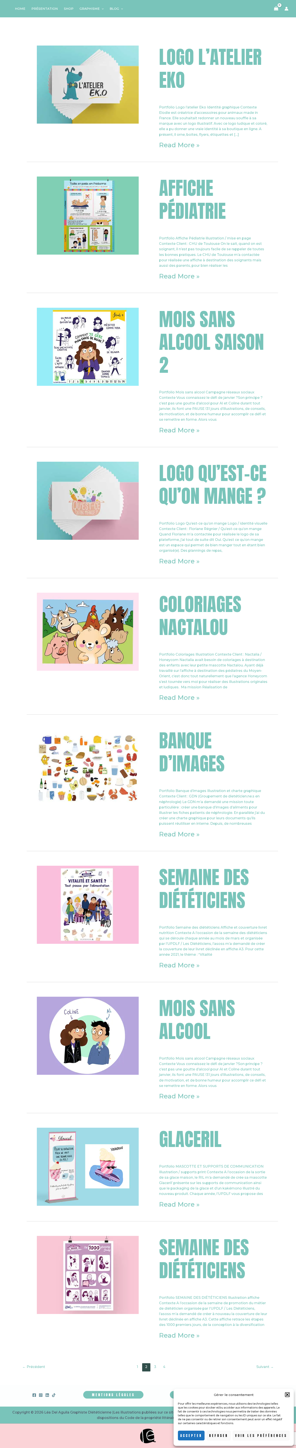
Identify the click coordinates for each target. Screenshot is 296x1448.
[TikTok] (54, 1395)
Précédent (33, 1367)
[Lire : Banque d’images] (88, 768)
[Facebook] (34, 1395)
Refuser (218, 1435)
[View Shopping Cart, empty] (276, 9)
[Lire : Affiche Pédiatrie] (88, 215)
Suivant (265, 1367)
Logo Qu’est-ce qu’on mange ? (213, 484)
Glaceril (190, 1139)
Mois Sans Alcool (197, 1019)
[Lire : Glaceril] (88, 1166)
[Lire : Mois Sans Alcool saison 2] (88, 346)
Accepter (191, 1435)
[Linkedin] (47, 1395)
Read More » (179, 145)
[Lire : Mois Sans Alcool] (88, 1035)
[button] (287, 1394)
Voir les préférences (261, 1435)
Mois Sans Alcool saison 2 (211, 342)
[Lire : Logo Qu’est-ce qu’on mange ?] (88, 500)
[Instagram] (41, 1395)
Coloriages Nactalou (200, 615)
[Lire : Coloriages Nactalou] (88, 631)
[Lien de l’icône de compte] (286, 9)
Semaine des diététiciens (204, 888)
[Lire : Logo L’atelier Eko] (88, 84)
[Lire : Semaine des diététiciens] (88, 904)
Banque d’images (192, 751)
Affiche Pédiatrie (192, 199)
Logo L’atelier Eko (210, 68)
